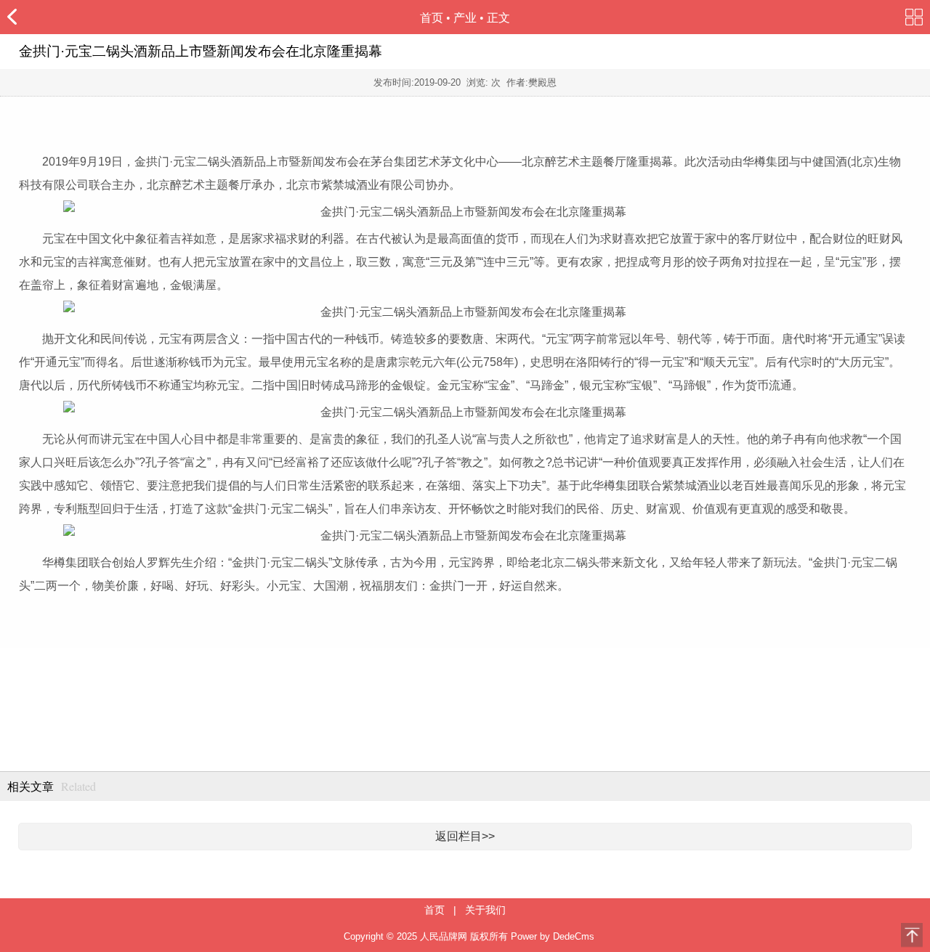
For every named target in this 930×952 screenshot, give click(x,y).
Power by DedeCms (552, 936)
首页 (431, 18)
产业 (465, 18)
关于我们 (485, 910)
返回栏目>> (465, 836)
